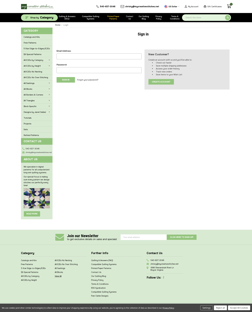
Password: (62, 64)
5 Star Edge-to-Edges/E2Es (37, 48)
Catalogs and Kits (32, 37)
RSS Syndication (98, 288)
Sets (26, 129)
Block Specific (30, 106)
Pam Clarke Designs (99, 296)
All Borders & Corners (33, 94)
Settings (207, 307)
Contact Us (129, 17)
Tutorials (28, 118)
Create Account (161, 81)
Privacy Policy (159, 17)
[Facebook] (163, 277)
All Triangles (29, 100)
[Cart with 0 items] (229, 7)
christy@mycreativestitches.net (39, 152)
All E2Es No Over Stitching (36, 77)
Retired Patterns (31, 135)
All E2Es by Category (33, 60)
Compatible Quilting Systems (90, 17)
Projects (27, 123)
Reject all (220, 307)
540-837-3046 (33, 148)
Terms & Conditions (175, 17)
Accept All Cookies (239, 307)
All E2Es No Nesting (33, 71)
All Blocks (28, 89)
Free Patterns (30, 42)
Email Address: (64, 51)
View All (58, 276)
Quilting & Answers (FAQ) (67, 17)
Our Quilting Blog (144, 17)
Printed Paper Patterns (113, 17)
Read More (32, 214)
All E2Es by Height (32, 66)
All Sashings (29, 83)
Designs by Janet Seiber (35, 112)
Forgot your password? (87, 80)
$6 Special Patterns (32, 54)
